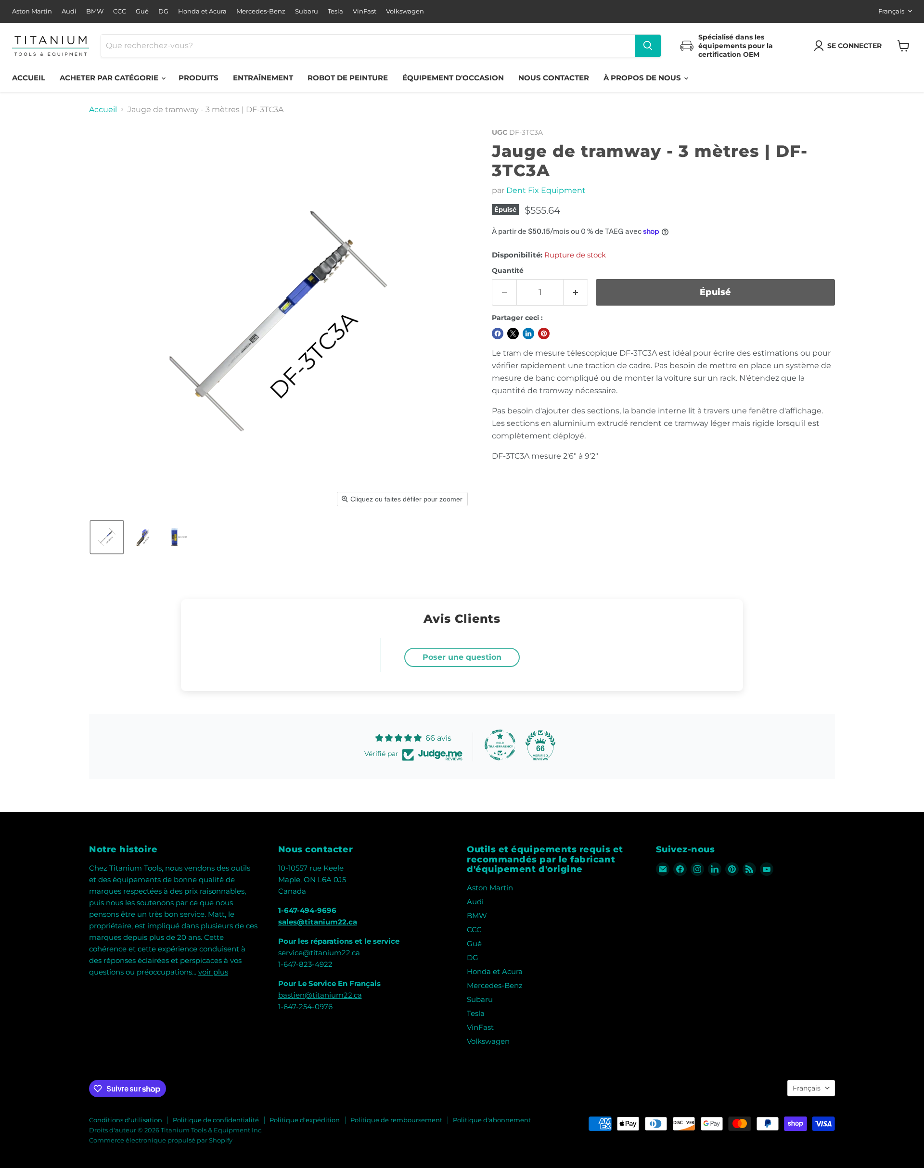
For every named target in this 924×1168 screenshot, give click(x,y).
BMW (94, 11)
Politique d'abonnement (492, 1120)
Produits (198, 77)
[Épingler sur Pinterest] (544, 333)
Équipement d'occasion (453, 77)
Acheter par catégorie (110, 77)
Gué (142, 11)
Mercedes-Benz (260, 11)
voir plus (213, 971)
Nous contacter (553, 77)
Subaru (306, 11)
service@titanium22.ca (319, 952)
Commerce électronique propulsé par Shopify (160, 1140)
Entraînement (263, 77)
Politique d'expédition (305, 1120)
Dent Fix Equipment (546, 190)
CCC (119, 11)
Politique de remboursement (396, 1120)
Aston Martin (32, 11)
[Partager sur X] (513, 333)
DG (163, 11)
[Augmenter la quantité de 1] (576, 292)
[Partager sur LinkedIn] (528, 333)
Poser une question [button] (462, 657)
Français (891, 11)
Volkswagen (405, 11)
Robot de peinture (348, 77)
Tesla (335, 11)
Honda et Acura (202, 11)
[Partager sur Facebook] (497, 333)
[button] (850, 45)
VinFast (364, 11)
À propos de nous (643, 77)
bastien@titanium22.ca (320, 995)
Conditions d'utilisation (125, 1120)
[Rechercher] (648, 46)
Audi (69, 11)
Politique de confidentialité (216, 1120)
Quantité (508, 270)
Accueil (28, 77)
